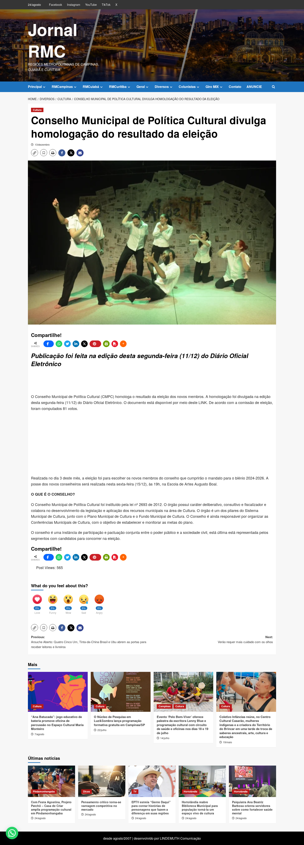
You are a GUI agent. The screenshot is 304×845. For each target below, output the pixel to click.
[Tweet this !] (67, 343)
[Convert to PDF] (114, 343)
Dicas (86, 791)
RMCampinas (62, 86)
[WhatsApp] (59, 343)
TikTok (106, 4)
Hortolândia (190, 791)
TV (134, 791)
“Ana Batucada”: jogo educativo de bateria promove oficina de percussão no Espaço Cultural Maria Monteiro (57, 722)
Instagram (73, 4)
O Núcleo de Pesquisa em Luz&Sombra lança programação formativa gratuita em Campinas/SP (119, 720)
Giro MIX (212, 86)
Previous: (88, 642)
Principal (35, 86)
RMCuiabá (91, 86)
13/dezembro (42, 144)
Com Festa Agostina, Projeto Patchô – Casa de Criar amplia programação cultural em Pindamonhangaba (51, 807)
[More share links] (123, 343)
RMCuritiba (118, 86)
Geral (140, 86)
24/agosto (40, 818)
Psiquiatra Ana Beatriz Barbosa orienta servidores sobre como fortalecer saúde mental (252, 807)
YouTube (91, 4)
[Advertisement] (131, 381)
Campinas (165, 706)
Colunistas (187, 86)
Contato (235, 86)
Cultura (37, 110)
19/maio (227, 742)
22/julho (102, 730)
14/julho (164, 738)
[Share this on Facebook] (48, 343)
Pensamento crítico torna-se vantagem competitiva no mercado (101, 805)
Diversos (162, 86)
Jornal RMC (52, 40)
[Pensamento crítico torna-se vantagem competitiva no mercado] (101, 781)
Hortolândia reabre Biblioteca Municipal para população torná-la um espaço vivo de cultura (200, 807)
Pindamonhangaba (44, 791)
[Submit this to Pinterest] (95, 343)
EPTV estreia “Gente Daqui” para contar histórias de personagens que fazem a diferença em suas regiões (151, 807)
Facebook (55, 4)
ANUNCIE (254, 86)
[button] (273, 86)
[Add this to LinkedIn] (76, 343)
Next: (245, 639)
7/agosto (39, 734)
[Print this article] (106, 343)
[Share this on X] (84, 343)
